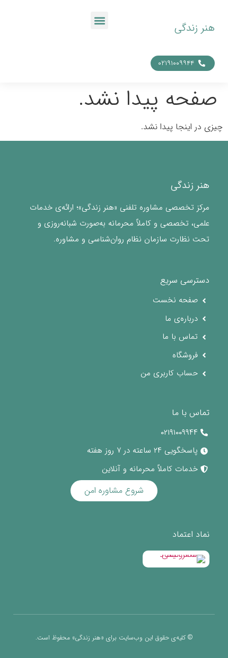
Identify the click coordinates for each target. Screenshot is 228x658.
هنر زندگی (194, 28)
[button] (99, 20)
